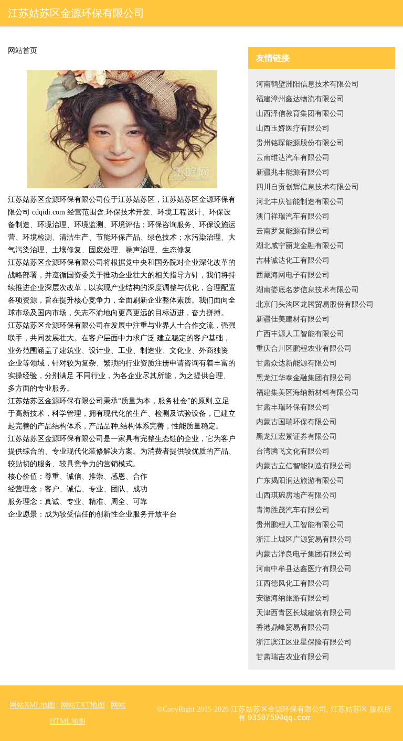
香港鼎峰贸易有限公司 (293, 627)
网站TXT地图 (83, 705)
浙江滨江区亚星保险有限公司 (304, 642)
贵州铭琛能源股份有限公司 (300, 143)
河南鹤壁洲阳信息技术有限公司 (307, 84)
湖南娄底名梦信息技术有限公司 (307, 290)
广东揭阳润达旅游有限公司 (300, 481)
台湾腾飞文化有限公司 (293, 451)
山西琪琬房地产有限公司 (296, 495)
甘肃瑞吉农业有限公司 (293, 657)
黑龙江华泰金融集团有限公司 (304, 378)
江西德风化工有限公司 (293, 583)
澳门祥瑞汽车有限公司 (293, 216)
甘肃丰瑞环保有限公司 (293, 407)
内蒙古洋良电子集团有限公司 (304, 554)
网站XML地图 (32, 705)
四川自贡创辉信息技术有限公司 (307, 187)
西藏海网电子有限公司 (293, 275)
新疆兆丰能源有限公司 (293, 172)
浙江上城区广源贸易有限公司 (304, 539)
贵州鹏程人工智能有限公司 (300, 525)
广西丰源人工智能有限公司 (300, 334)
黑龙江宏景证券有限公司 (296, 437)
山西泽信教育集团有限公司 (300, 113)
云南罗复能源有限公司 (293, 231)
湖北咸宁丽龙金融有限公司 (300, 246)
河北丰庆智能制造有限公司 (300, 202)
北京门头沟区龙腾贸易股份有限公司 (315, 304)
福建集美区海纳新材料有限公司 (307, 392)
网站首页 (22, 51)
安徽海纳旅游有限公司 (293, 598)
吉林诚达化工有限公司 (293, 260)
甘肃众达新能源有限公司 (296, 363)
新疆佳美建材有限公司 (293, 319)
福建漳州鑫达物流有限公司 (300, 99)
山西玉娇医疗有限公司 (293, 128)
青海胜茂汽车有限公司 (293, 510)
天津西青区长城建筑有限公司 (304, 613)
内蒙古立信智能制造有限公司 (304, 466)
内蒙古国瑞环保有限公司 (296, 422)
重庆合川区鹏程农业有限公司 (304, 348)
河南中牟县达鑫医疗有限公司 (304, 569)
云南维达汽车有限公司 (293, 158)
